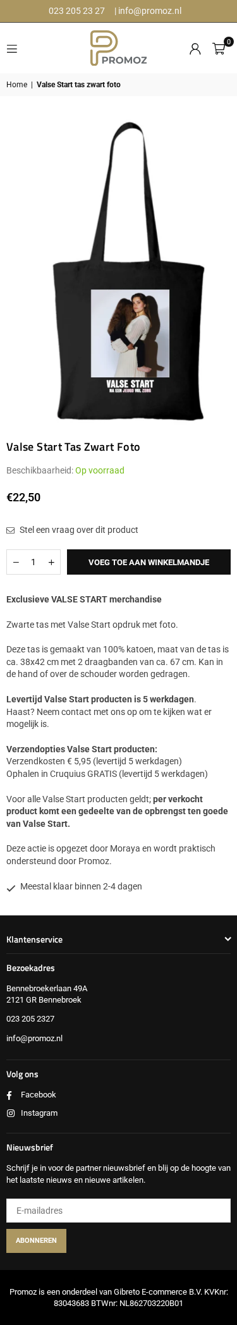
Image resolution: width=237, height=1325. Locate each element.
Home (16, 84)
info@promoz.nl (149, 11)
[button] (219, 48)
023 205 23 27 (77, 11)
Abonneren (36, 1240)
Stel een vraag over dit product (78, 530)
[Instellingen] (195, 48)
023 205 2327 (30, 1018)
